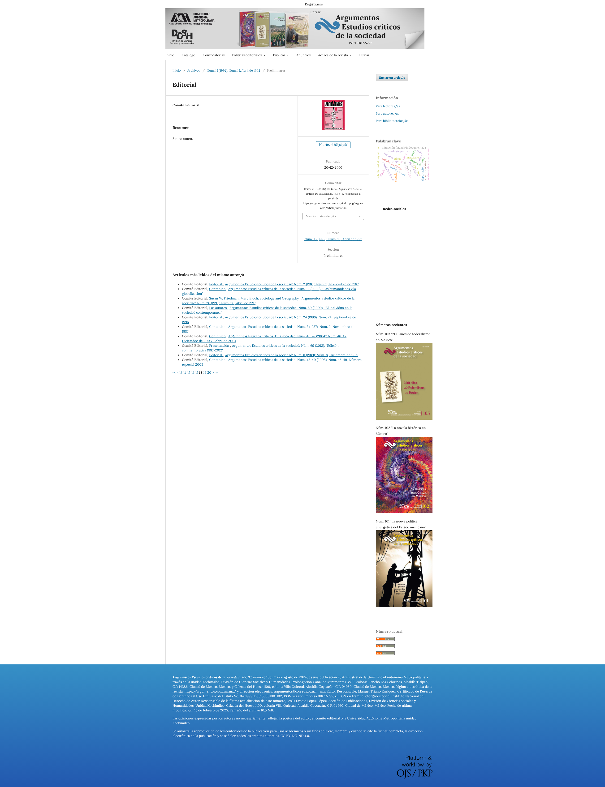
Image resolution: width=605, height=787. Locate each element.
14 (184, 372)
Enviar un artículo (392, 78)
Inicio (169, 55)
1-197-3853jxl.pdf (335, 145)
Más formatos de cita (321, 216)
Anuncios (303, 55)
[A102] (404, 512)
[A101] (404, 606)
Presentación (219, 345)
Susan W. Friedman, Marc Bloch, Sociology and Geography (254, 298)
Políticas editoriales (247, 55)
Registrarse (314, 4)
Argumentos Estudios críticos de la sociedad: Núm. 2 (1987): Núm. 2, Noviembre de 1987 (292, 284)
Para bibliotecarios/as (392, 121)
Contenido (217, 289)
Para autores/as (387, 113)
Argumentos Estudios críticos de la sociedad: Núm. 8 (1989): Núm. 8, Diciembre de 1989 (291, 355)
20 (209, 372)
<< (174, 372)
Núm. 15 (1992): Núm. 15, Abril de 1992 (233, 70)
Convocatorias (214, 55)
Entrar (315, 12)
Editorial (216, 284)
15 (188, 372)
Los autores (218, 308)
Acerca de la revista (333, 55)
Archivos (193, 70)
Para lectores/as (388, 106)
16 (192, 372)
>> (216, 372)
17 (196, 372)
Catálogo (188, 55)
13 (180, 372)
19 (204, 372)
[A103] (404, 418)
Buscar (364, 55)
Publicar (279, 55)
